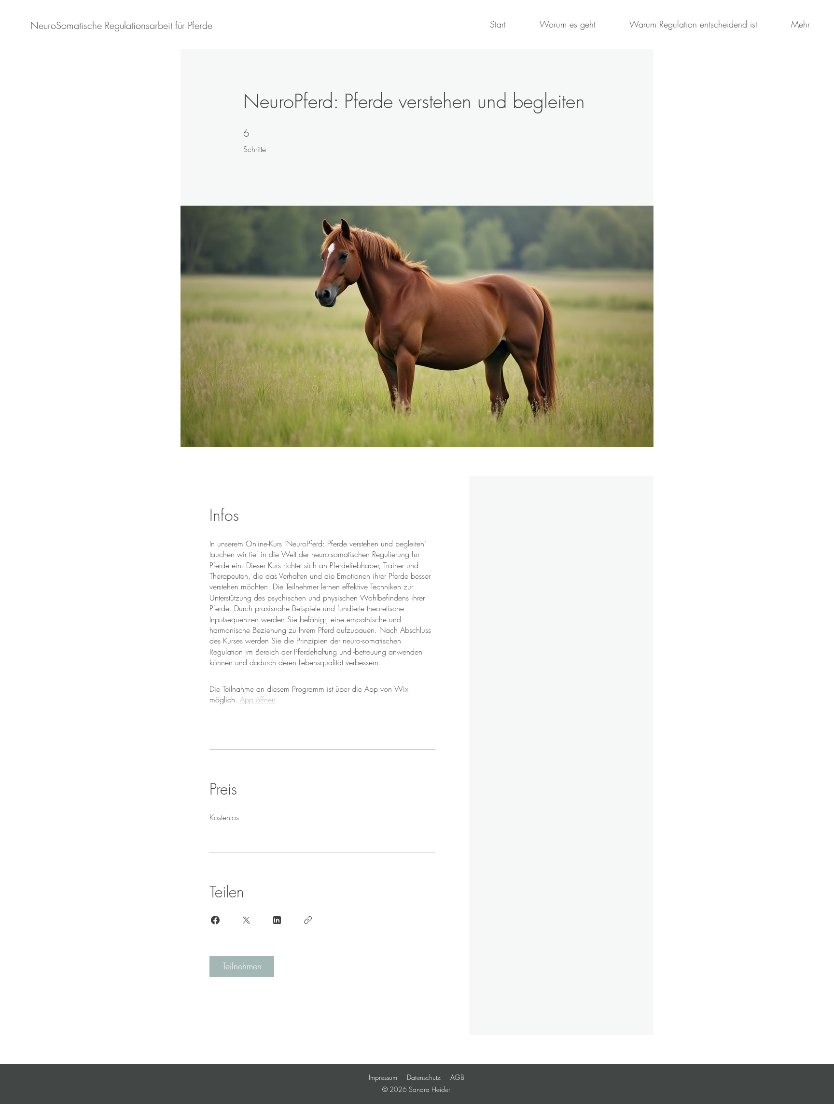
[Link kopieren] (308, 920)
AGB (457, 1077)
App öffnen (258, 699)
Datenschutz (424, 1077)
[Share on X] (246, 920)
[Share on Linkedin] (277, 920)
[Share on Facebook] (215, 920)
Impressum (383, 1077)
